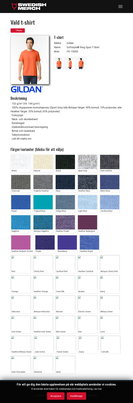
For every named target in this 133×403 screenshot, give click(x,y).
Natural (36, 171)
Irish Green (16, 332)
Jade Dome (39, 352)
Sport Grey (82, 171)
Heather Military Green (21, 352)
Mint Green (60, 332)
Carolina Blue (106, 211)
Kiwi (80, 332)
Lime (102, 332)
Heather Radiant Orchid (22, 251)
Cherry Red (38, 271)
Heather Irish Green (42, 332)
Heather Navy (84, 191)
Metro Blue (105, 191)
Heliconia (15, 311)
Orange (14, 291)
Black (58, 171)
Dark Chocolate (18, 372)
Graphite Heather (41, 191)
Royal (14, 211)
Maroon (59, 311)
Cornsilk (105, 352)
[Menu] (120, 6)
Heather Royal (86, 251)
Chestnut (37, 372)
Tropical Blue (39, 211)
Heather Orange (40, 291)
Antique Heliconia (41, 311)
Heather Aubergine (86, 231)
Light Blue (82, 211)
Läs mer (98, 389)
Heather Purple (62, 231)
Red (13, 271)
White (14, 171)
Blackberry (62, 251)
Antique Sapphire (41, 231)
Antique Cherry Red (109, 271)
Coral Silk (59, 291)
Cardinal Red (61, 271)
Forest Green (62, 352)
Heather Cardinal (85, 271)
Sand (57, 372)
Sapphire (15, 231)
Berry (102, 291)
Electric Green (84, 311)
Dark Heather (106, 171)
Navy (57, 191)
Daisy (81, 352)
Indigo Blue (60, 211)
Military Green (106, 311)
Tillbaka (18, 30)
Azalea (81, 291)
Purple (38, 251)
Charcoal (15, 191)
